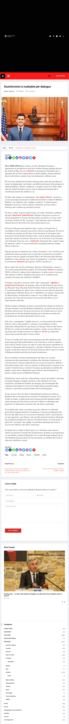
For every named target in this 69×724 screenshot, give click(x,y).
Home (4, 148)
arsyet (44, 331)
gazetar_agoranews (9, 91)
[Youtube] (50, 36)
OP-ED (11, 148)
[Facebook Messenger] (23, 157)
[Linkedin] (16, 157)
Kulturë (8, 651)
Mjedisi (8, 666)
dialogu (21, 455)
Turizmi (6, 716)
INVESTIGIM (7, 632)
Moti (7, 669)
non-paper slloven (44, 197)
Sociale (8, 686)
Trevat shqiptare (11, 696)
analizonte (34, 241)
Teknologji (9, 693)
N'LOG (6, 703)
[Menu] (29, 76)
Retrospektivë (10, 683)
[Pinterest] (33, 157)
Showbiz (6, 713)
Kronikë (8, 648)
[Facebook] (6, 157)
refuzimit (30, 171)
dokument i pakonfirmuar (23, 215)
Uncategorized (8, 720)
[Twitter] (60, 36)
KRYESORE (10, 551)
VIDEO (8, 699)
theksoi (50, 270)
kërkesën (21, 261)
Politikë (8, 672)
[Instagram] (20, 157)
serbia (44, 455)
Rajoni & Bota (10, 680)
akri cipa (14, 455)
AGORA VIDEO (8, 628)
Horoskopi (11, 661)
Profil (9, 676)
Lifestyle (8, 658)
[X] (10, 157)
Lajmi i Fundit (10, 655)
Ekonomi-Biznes (11, 645)
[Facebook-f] (53, 36)
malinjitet (37, 455)
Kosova (29, 455)
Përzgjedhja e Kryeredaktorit (13, 710)
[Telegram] (30, 157)
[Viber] (27, 157)
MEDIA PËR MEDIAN (10, 638)
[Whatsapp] (13, 157)
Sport (7, 689)
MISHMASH (7, 641)
